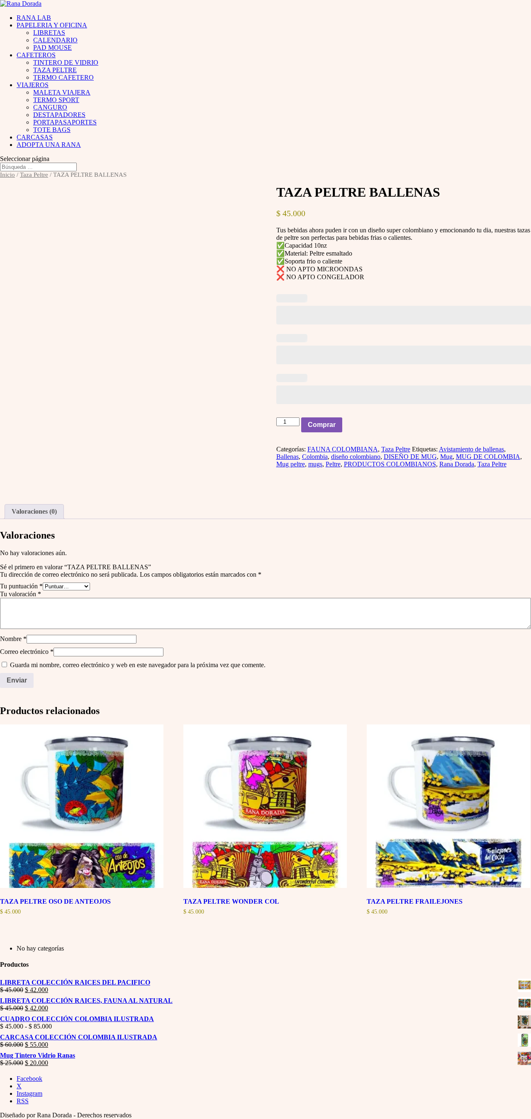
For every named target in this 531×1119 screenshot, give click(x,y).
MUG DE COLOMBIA (488, 456)
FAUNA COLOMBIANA (342, 449)
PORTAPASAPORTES (65, 122)
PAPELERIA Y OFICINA (52, 25)
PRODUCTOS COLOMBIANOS (390, 464)
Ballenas (287, 456)
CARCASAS (35, 137)
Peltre (333, 464)
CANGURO (50, 107)
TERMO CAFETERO (63, 77)
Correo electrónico (27, 651)
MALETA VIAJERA (61, 92)
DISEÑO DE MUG (410, 456)
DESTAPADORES (59, 114)
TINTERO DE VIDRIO (65, 62)
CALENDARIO (55, 40)
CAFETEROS (36, 55)
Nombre (13, 638)
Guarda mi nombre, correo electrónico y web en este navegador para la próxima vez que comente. (138, 664)
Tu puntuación (21, 586)
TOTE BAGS (52, 129)
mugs (315, 464)
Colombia (315, 456)
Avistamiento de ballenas (471, 449)
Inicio (7, 174)
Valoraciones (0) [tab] (34, 511)
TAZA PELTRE (55, 69)
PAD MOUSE (52, 47)
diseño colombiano (355, 456)
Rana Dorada (456, 464)
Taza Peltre (34, 174)
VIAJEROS (33, 84)
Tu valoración (20, 593)
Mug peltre (290, 464)
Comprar (322, 424)
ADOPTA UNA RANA (49, 144)
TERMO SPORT (56, 99)
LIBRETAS (49, 32)
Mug (446, 456)
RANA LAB (34, 17)
